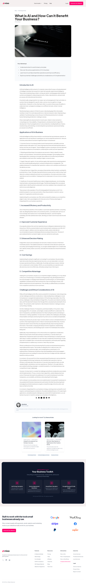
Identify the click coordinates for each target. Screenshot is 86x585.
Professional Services (78, 556)
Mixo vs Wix (63, 554)
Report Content (77, 571)
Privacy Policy (76, 569)
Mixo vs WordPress (64, 559)
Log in (66, 3)
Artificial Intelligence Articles (43, 455)
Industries (49, 561)
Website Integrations (40, 566)
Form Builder (38, 559)
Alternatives (63, 550)
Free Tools (49, 566)
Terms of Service (77, 566)
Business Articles (54, 455)
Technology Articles (22, 10)
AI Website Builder (39, 554)
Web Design (37, 556)
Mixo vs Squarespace (65, 556)
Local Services (76, 559)
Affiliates (49, 559)
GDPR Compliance (39, 561)
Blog (16, 10)
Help (48, 556)
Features (37, 550)
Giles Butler (24, 404)
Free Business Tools (43, 469)
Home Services (76, 554)
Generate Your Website (76, 3)
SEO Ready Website (39, 564)
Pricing (49, 554)
